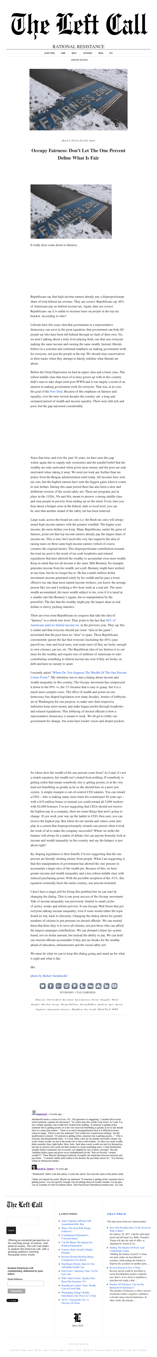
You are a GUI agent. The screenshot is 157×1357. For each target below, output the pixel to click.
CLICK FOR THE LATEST (79, 59)
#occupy (55, 1004)
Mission (38, 1350)
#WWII (115, 1009)
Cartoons (54, 1350)
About (74, 53)
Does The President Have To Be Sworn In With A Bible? (130, 1229)
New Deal (56, 391)
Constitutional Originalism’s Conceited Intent (74, 1236)
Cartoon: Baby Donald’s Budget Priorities (77, 1251)
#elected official (54, 999)
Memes (62, 1350)
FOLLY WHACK (116, 1214)
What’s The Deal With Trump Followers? (75, 1229)
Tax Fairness (86, 992)
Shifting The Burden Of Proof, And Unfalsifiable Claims (127, 1249)
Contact (78, 1350)
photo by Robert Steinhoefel (49, 976)
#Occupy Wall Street (69, 1004)
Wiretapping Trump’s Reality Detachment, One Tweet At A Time (78, 1294)
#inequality (105, 999)
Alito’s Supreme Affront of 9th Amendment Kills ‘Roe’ (76, 1222)
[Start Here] (49, 53)
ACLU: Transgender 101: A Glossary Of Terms (75, 1301)
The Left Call (83, 1344)
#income (95, 999)
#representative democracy (58, 1009)
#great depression (82, 999)
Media (101, 53)
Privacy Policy (119, 1350)
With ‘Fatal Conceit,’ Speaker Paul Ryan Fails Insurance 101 (78, 1279)
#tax (86, 1009)
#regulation (41, 1009)
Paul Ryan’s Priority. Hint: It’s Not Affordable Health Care (77, 1265)
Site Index (142, 1350)
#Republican (77, 1009)
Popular (108, 1350)
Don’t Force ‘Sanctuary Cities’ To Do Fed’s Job (79, 1272)
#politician (102, 1004)
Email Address (15, 1279)
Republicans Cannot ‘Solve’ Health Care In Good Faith (78, 1287)
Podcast (70, 1350)
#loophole (35, 1004)
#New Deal (46, 1004)
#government (67, 999)
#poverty (119, 1004)
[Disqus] (79, 1067)
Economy (67, 992)
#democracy (40, 999)
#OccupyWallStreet (88, 1004)
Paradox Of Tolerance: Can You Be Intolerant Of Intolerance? (127, 1286)
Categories (87, 53)
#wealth (92, 1009)
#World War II (104, 1009)
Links (129, 1350)
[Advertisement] (86, 173)
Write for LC (88, 1350)
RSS (111, 53)
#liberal (115, 999)
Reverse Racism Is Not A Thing (125, 1267)
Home (63, 53)
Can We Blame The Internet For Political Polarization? (77, 1244)
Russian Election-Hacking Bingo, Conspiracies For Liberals (77, 1258)
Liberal (46, 1350)
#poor (111, 1004)
